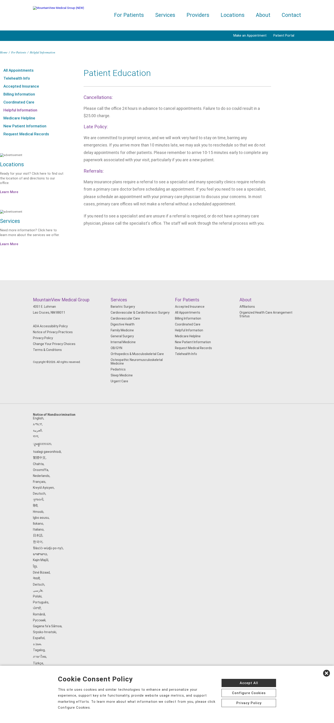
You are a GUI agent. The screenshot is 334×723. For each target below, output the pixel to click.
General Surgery (122, 336)
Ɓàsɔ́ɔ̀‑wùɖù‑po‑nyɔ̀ (48, 548)
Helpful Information (20, 110)
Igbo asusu (41, 517)
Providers (198, 15)
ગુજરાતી (38, 499)
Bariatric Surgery (123, 306)
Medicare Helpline (19, 118)
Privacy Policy (43, 338)
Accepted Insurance (21, 86)
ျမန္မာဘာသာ (42, 444)
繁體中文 (39, 457)
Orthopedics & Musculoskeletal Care (137, 354)
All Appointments (18, 70)
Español (39, 638)
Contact (291, 15)
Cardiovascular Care (125, 318)
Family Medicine (122, 330)
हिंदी (35, 505)
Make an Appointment (250, 35)
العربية (37, 430)
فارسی (37, 590)
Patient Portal (283, 35)
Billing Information (19, 94)
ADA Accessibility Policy (50, 326)
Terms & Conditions (47, 350)
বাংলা (35, 436)
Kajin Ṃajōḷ (40, 560)
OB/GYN (116, 348)
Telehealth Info (16, 78)
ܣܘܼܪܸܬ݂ (37, 644)
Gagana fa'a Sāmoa (47, 626)
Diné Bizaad (41, 572)
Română (39, 614)
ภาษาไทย (39, 656)
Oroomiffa (40, 470)
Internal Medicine (123, 342)
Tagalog (39, 650)
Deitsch (38, 584)
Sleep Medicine (122, 375)
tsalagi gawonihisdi (47, 451)
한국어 (37, 542)
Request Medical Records (26, 134)
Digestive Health (123, 324)
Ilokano (38, 523)
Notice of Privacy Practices (53, 332)
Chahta (38, 464)
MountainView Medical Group (61, 299)
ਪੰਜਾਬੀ (37, 608)
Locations (232, 15)
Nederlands (41, 476)
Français (39, 482)
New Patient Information (24, 126)
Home (3, 52)
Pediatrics (118, 369)
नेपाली (36, 578)
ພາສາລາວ (40, 554)
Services (165, 15)
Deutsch (39, 493)
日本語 (37, 535)
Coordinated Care (18, 102)
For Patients (129, 15)
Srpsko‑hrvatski (44, 632)
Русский (39, 620)
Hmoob (38, 512)
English (38, 418)
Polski (37, 596)
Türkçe (38, 663)
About (263, 15)
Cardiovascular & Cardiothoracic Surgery (140, 312)
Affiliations (247, 306)
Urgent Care (119, 381)
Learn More (9, 192)
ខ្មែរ (35, 566)
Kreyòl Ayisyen (43, 487)
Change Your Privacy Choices (54, 344)
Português (40, 602)
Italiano (38, 529)
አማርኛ (37, 424)
